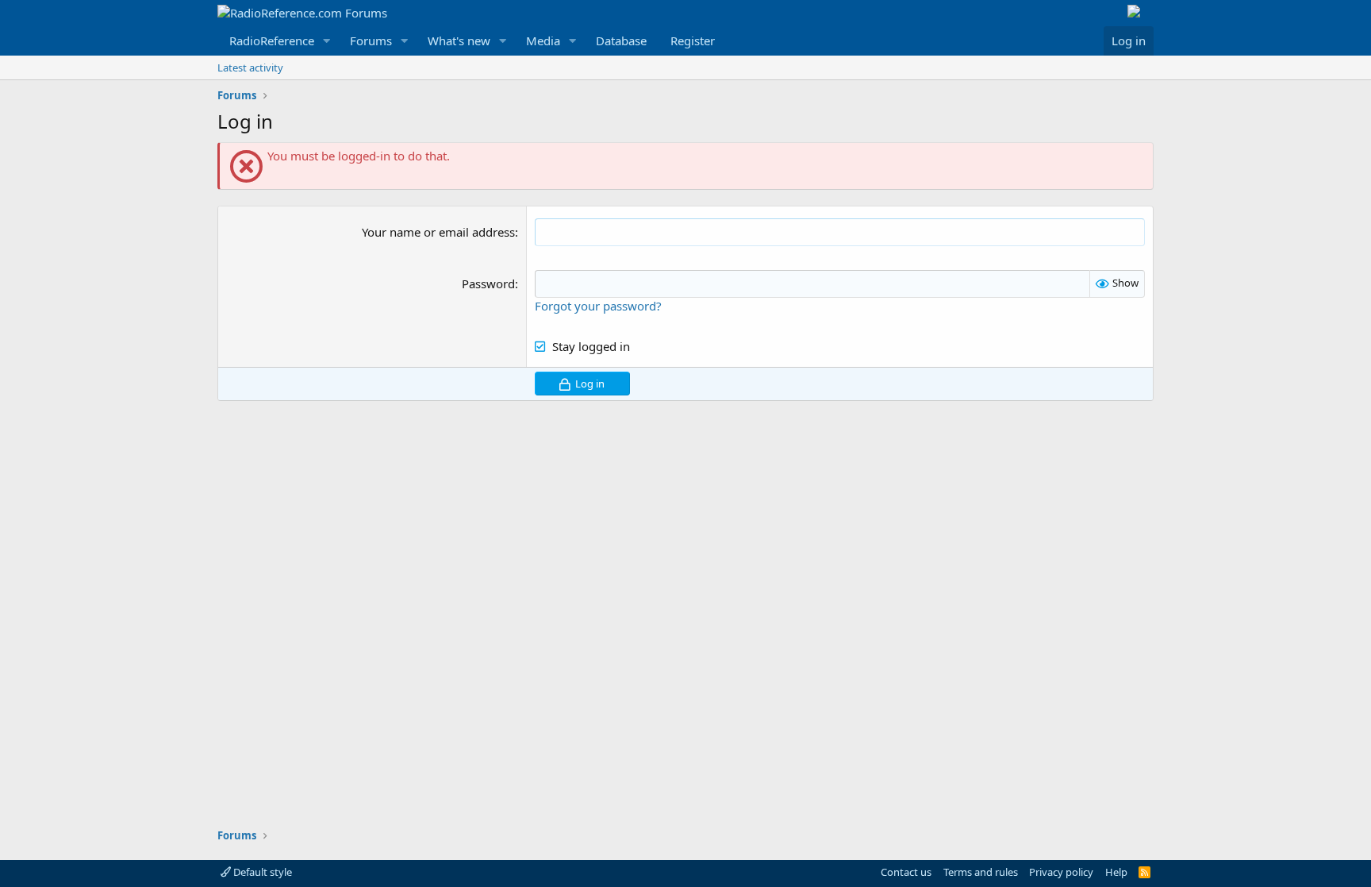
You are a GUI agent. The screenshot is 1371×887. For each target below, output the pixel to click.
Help (1116, 872)
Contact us (906, 872)
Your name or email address (438, 232)
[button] (327, 41)
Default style (261, 872)
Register (692, 40)
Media (543, 40)
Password (488, 283)
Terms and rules (980, 872)
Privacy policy (1061, 872)
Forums (371, 40)
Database (621, 40)
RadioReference (271, 40)
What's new (459, 40)
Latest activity (250, 67)
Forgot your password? (598, 306)
